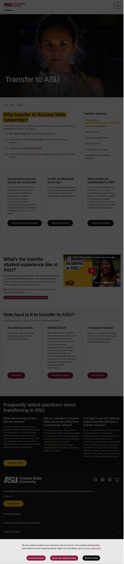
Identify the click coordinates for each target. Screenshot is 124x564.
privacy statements (93, 548)
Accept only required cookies (64, 558)
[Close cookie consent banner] (119, 545)
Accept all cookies (36, 558)
